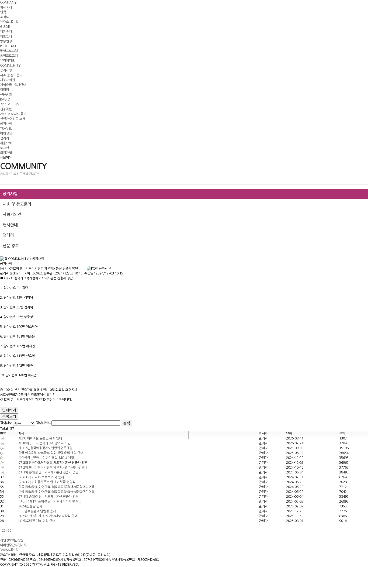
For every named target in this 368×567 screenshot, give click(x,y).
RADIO (5, 99)
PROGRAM (8, 46)
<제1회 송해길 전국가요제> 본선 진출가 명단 (48, 472)
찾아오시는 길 (9, 21)
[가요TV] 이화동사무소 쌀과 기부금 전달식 (46, 482)
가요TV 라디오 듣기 (13, 114)
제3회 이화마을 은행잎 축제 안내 (40, 438)
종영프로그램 (9, 55)
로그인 (4, 148)
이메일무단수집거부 (13, 545)
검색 (126, 423)
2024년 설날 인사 (30, 506)
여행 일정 (6, 133)
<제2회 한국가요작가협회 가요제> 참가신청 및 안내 (52, 467)
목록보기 (9, 416)
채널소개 (6, 31)
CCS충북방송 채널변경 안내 (37, 511)
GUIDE (5, 26)
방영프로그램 (9, 51)
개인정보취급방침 (12, 540)
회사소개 (6, 7)
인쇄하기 (9, 410)
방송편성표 (7, 41)
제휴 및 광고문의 (11, 75)
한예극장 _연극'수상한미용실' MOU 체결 (46, 457)
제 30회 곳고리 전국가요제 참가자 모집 (44, 443)
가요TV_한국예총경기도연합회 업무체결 (45, 448)
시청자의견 (7, 80)
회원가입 (6, 152)
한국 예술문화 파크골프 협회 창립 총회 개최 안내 (50, 453)
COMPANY (8, 2)
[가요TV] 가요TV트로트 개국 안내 (41, 477)
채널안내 (6, 36)
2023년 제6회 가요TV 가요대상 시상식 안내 (47, 516)
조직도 (4, 17)
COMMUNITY (10, 65)
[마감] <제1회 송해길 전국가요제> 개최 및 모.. (49, 501)
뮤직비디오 (7, 60)
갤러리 (4, 89)
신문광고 (6, 94)
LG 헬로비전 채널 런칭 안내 (36, 521)
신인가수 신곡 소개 (12, 119)
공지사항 (6, 70)
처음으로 (6, 143)
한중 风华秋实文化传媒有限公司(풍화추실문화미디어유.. (57, 487)
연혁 (3, 12)
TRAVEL (6, 128)
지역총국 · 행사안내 (13, 85)
